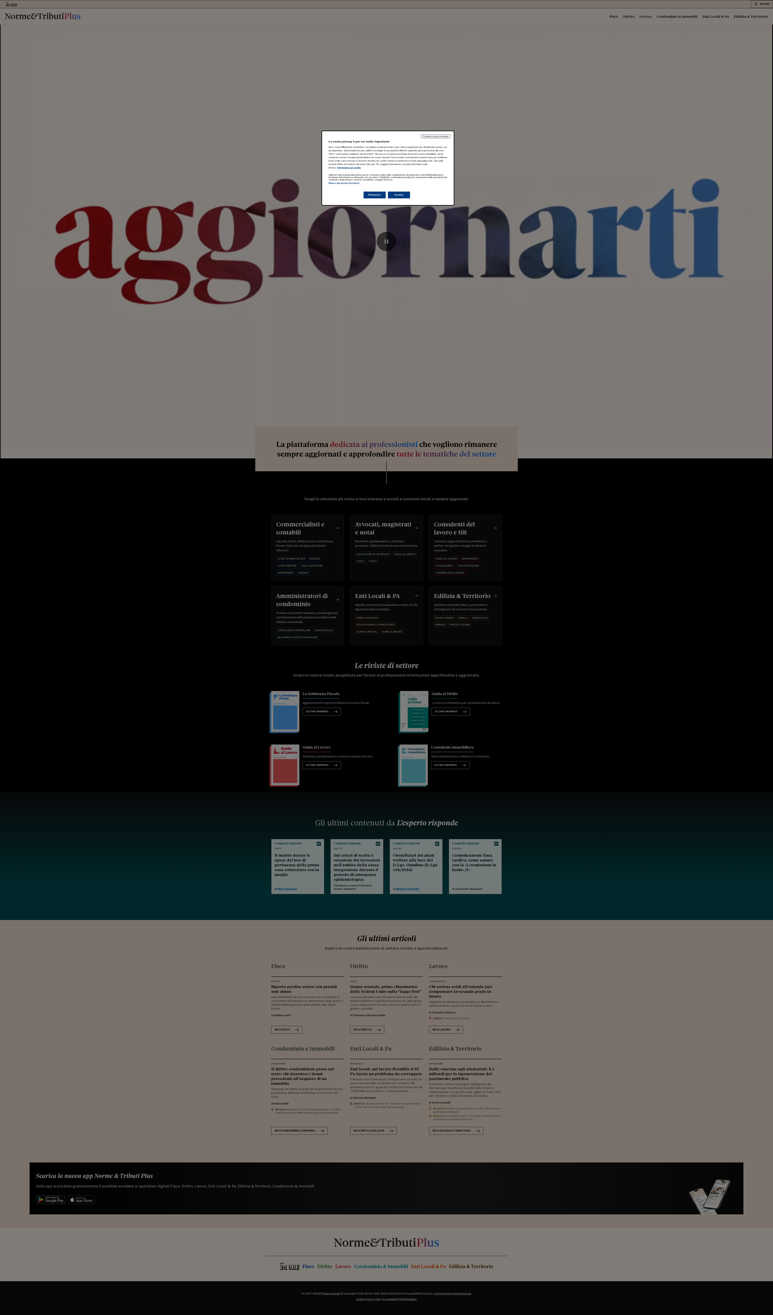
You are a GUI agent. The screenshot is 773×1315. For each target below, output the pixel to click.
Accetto (399, 195)
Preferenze (374, 195)
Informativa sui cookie (349, 167)
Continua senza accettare (436, 136)
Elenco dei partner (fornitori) (344, 183)
